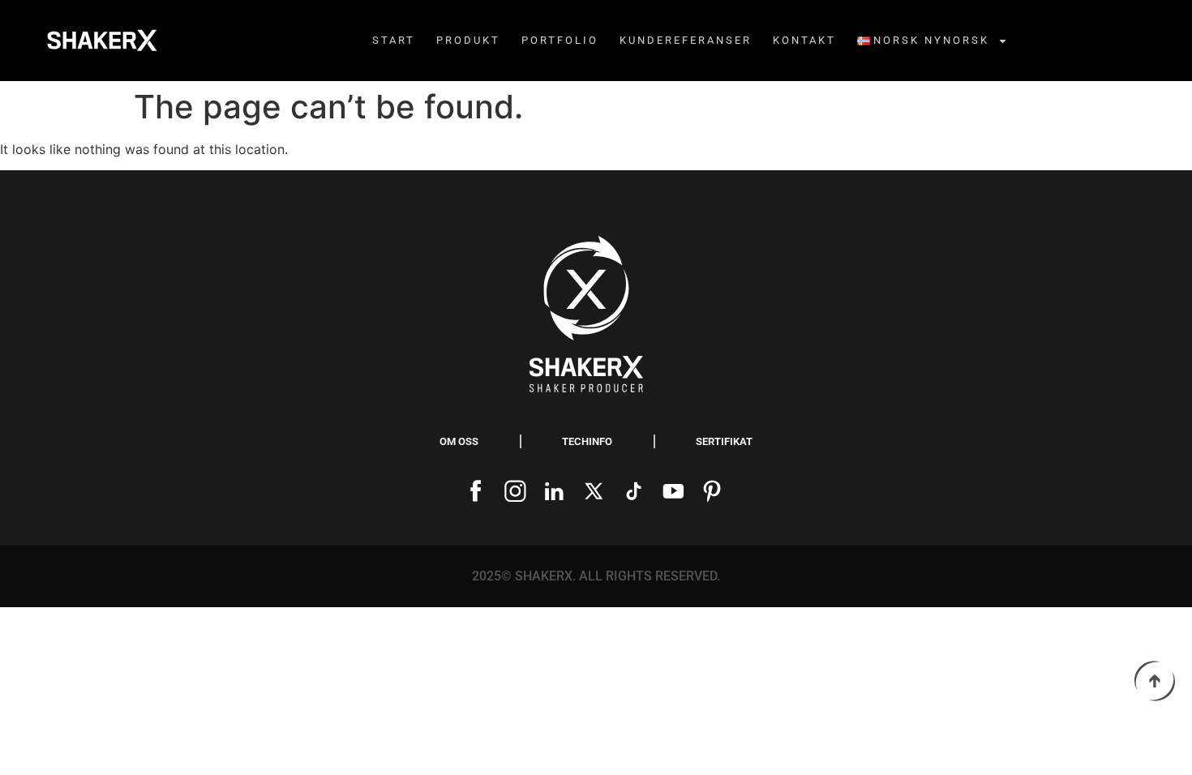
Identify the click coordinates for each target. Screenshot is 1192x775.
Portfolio (559, 40)
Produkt (468, 40)
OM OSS (458, 441)
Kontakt (804, 40)
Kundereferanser (686, 40)
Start (393, 40)
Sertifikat (724, 441)
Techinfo (587, 441)
